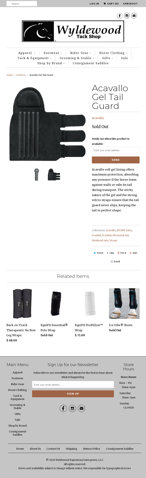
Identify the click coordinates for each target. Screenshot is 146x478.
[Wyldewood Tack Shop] (73, 28)
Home (20, 448)
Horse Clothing (112, 53)
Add (134, 253)
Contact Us (53, 448)
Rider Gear (79, 53)
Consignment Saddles (91, 63)
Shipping (71, 448)
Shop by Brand (49, 63)
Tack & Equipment (33, 58)
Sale (124, 58)
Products (20, 75)
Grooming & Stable (76, 58)
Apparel (25, 53)
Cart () (112, 3)
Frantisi (96, 235)
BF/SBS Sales (124, 230)
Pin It (123, 253)
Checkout (130, 3)
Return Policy (91, 448)
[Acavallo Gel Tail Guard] (47, 124)
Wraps (113, 240)
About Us (35, 448)
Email (117, 261)
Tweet (100, 253)
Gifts (106, 58)
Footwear (51, 53)
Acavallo (98, 118)
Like (112, 253)
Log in (94, 3)
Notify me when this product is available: (110, 141)
